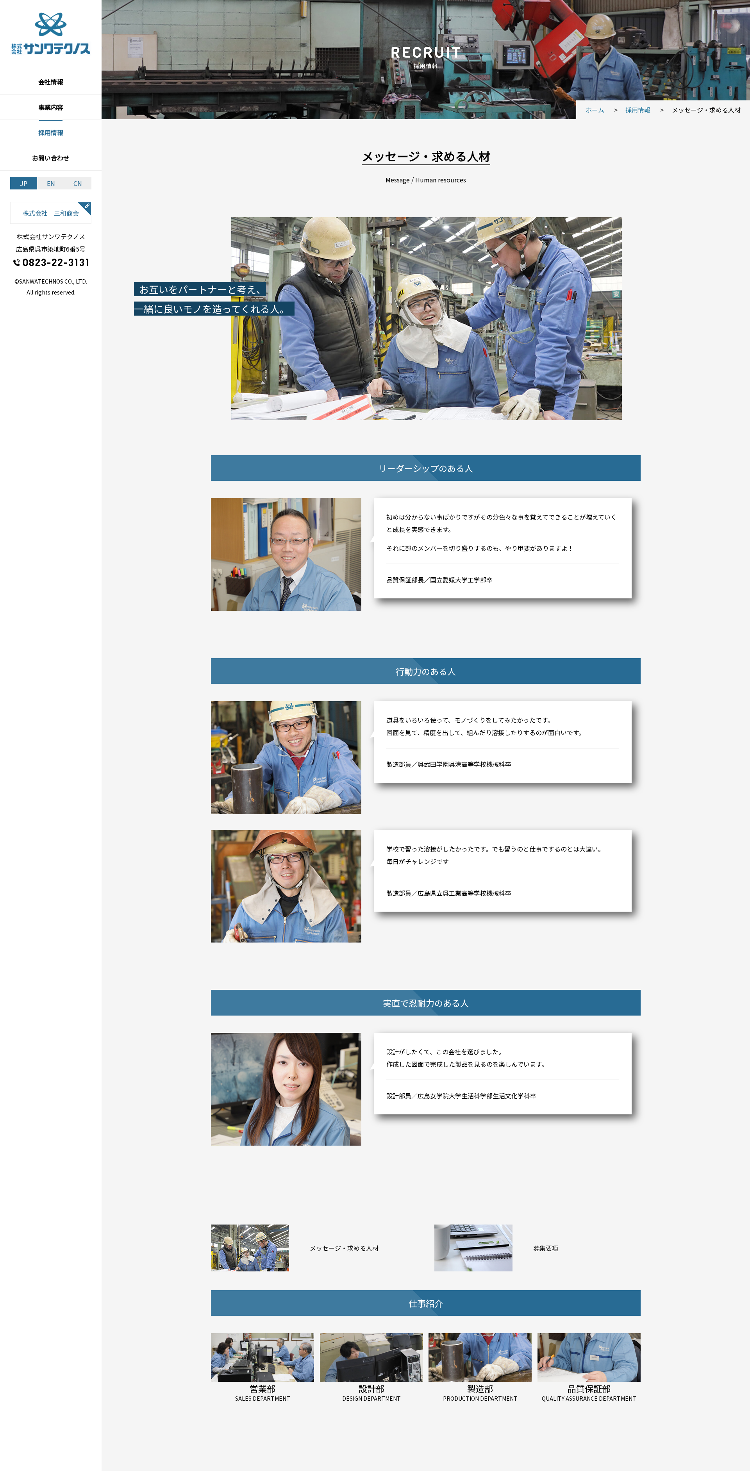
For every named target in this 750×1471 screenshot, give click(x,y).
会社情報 (50, 81)
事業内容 (50, 107)
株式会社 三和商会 (51, 213)
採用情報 (50, 132)
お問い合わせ (51, 157)
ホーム (595, 109)
